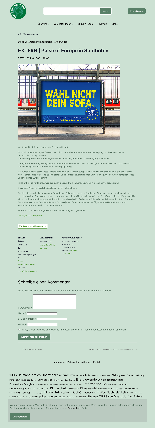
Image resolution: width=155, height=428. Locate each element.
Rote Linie (62, 397)
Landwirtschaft (131, 388)
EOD (100, 380)
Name (22, 313)
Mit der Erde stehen (33, 349)
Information (93, 384)
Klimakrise (34, 388)
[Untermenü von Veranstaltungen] (72, 24)
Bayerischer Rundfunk (101, 375)
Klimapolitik (45, 389)
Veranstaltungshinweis (26, 264)
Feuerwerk (42, 384)
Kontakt (97, 362)
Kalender (123, 384)
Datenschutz (74, 408)
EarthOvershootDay (61, 380)
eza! (35, 384)
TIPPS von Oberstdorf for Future (121, 396)
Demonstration (45, 379)
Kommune (114, 389)
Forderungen (52, 384)
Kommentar (25, 308)
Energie (72, 380)
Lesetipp (26, 392)
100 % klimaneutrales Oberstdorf (33, 375)
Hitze (80, 384)
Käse (121, 389)
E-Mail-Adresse (27, 318)
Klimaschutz (59, 388)
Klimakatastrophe (18, 388)
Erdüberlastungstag (113, 379)
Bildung (116, 375)
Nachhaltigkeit (116, 392)
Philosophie (21, 397)
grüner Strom (72, 384)
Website (22, 324)
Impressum (59, 362)
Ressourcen (49, 396)
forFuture (62, 384)
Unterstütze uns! (136, 11)
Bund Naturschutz (17, 380)
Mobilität (76, 392)
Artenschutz (83, 375)
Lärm (33, 393)
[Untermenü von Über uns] (48, 24)
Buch (123, 375)
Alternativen (67, 375)
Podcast (28, 397)
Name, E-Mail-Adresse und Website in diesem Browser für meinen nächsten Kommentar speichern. (74, 329)
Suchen (105, 11)
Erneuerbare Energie (20, 384)
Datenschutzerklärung (79, 362)
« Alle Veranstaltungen (28, 34)
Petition (12, 397)
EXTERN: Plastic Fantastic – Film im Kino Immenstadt (112, 349)
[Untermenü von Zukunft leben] (94, 24)
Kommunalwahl (104, 389)
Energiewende (86, 379)
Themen (93, 396)
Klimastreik (74, 388)
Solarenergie (71, 397)
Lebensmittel (14, 393)
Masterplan (39, 393)
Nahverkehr (132, 393)
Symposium (81, 397)
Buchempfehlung (135, 375)
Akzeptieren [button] (20, 416)
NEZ (140, 393)
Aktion (20, 261)
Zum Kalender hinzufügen (33, 226)
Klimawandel (88, 388)
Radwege (36, 397)
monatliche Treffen (95, 392)
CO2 (28, 380)
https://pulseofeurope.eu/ (30, 215)
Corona (33, 380)
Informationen (110, 384)
